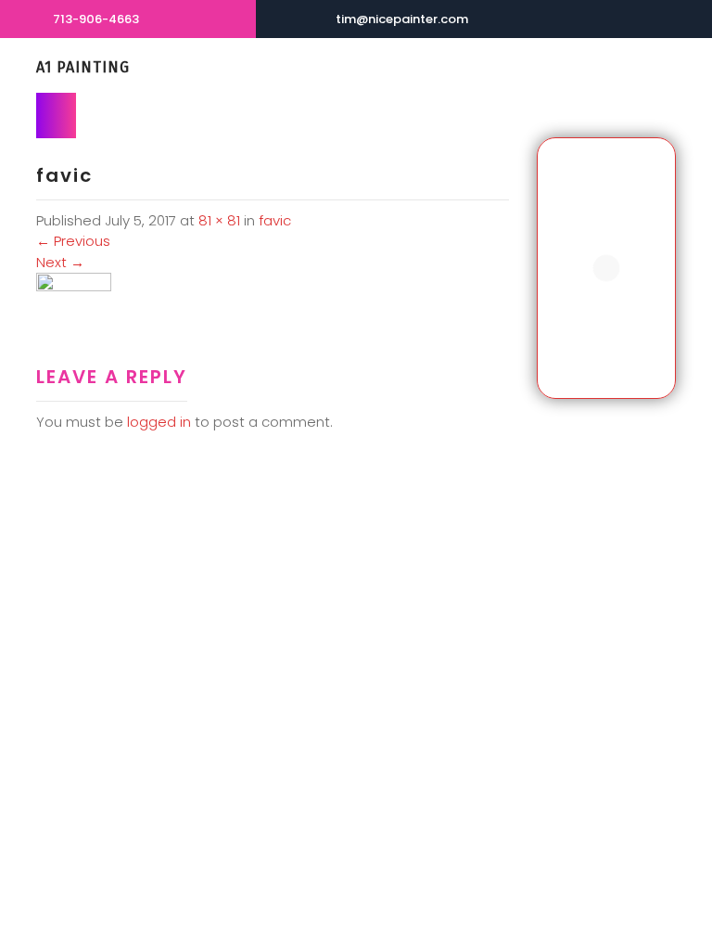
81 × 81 (219, 220)
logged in (159, 421)
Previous (73, 240)
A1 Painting (83, 67)
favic (275, 220)
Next (60, 262)
